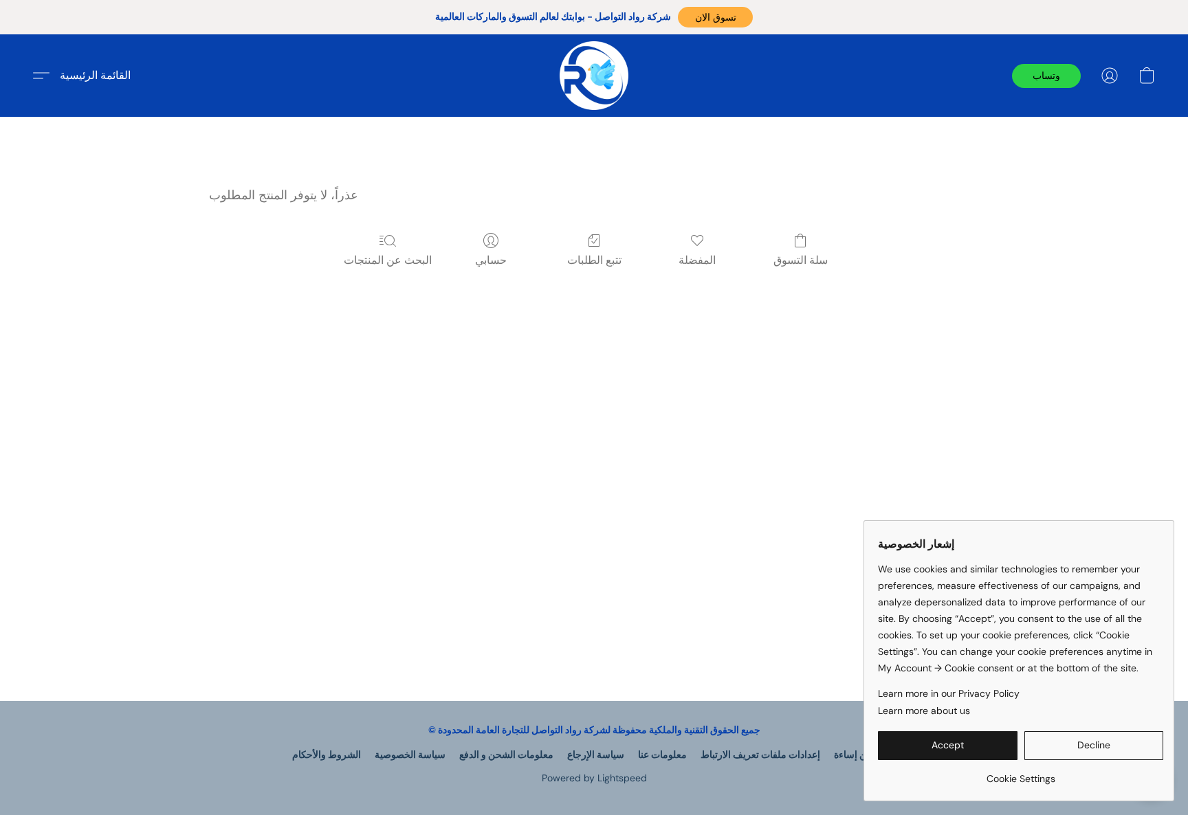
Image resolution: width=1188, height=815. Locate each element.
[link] (1020, 773)
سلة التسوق (800, 260)
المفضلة (697, 260)
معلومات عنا (662, 754)
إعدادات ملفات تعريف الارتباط (760, 754)
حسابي (491, 260)
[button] (715, 17)
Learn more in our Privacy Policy (949, 693)
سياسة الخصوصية (410, 754)
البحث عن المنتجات (388, 260)
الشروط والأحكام (326, 754)
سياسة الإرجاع (595, 754)
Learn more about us (924, 710)
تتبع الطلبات (594, 260)
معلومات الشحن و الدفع (506, 754)
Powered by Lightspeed (594, 778)
